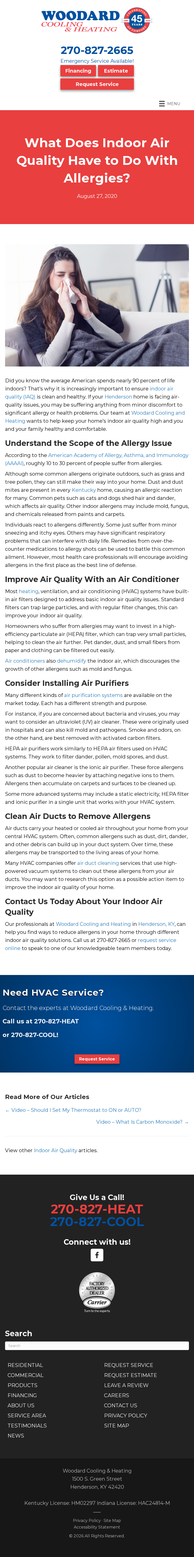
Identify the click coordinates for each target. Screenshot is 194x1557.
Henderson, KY (156, 924)
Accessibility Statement (97, 1527)
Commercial (25, 1375)
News (16, 1436)
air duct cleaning (98, 863)
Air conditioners (25, 661)
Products (22, 1385)
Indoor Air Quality (55, 1150)
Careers (116, 1395)
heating (28, 591)
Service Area (27, 1416)
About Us (21, 1405)
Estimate (116, 71)
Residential (25, 1365)
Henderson (118, 397)
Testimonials (27, 1426)
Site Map (116, 1426)
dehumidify (71, 661)
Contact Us (120, 1405)
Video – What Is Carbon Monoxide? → (142, 1122)
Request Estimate (130, 1375)
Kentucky (84, 490)
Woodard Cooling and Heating (93, 924)
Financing (78, 71)
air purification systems (93, 695)
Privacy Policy (125, 1416)
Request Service (97, 84)
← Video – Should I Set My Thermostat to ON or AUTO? (73, 1110)
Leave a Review (126, 1385)
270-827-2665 (97, 50)
